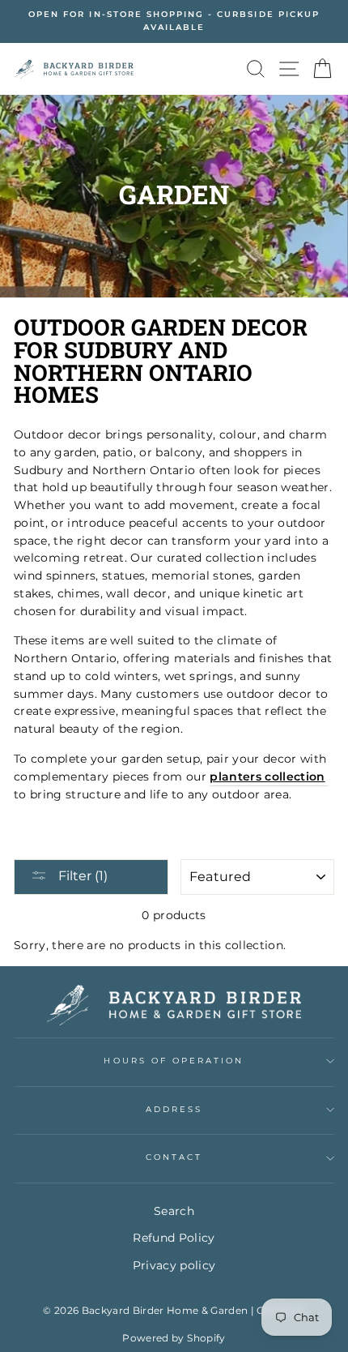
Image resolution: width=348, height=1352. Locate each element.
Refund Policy (173, 1237)
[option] (174, 21)
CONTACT (174, 1157)
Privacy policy (174, 1265)
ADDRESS (174, 1109)
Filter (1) (81, 876)
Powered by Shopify (173, 1338)
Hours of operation (174, 1060)
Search (174, 1210)
